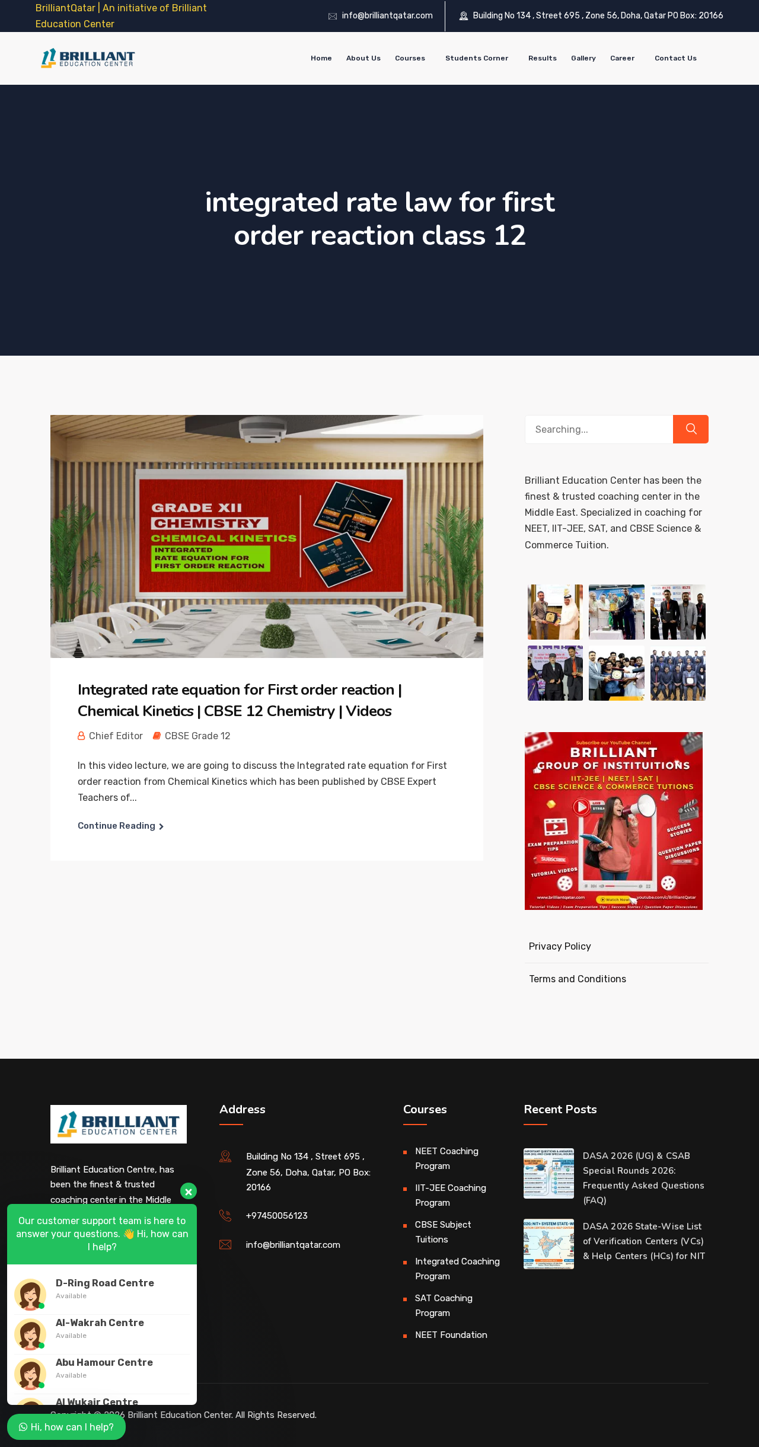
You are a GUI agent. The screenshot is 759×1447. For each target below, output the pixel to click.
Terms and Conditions (577, 979)
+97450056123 (277, 1215)
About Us (363, 58)
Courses (410, 58)
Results (542, 58)
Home (321, 58)
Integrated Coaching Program (457, 1269)
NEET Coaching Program (447, 1159)
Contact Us (676, 58)
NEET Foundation (451, 1335)
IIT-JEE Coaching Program (450, 1196)
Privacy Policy (560, 946)
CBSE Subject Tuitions (443, 1232)
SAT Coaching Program (444, 1306)
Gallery (583, 58)
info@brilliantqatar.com (387, 16)
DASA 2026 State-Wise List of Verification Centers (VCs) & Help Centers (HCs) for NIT (644, 1241)
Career (622, 58)
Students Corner (476, 58)
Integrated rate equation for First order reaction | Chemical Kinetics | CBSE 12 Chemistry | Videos (239, 700)
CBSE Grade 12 (198, 736)
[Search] (691, 429)
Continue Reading (116, 825)
